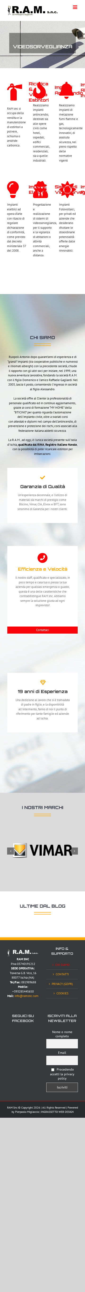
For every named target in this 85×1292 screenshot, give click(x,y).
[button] (10, 851)
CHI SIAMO (62, 965)
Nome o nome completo (62, 1034)
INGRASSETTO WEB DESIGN (57, 1111)
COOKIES (62, 993)
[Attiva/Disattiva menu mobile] (75, 7)
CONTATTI (62, 974)
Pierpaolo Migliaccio (27, 1111)
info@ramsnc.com (26, 996)
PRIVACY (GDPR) (62, 984)
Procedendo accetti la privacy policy (62, 1073)
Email (62, 1053)
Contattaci (42, 630)
